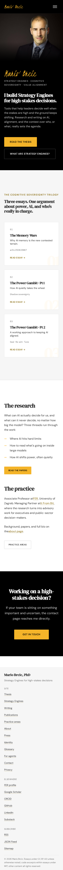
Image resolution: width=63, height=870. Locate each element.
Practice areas (18, 544)
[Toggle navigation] (55, 7)
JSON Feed (10, 841)
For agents (10, 756)
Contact (8, 762)
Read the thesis (20, 141)
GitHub (8, 805)
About (7, 728)
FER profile (10, 785)
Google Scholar (12, 791)
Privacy (8, 769)
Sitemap (8, 848)
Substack (9, 819)
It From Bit (47, 503)
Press (7, 735)
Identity (8, 742)
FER (35, 498)
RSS (6, 834)
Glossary (9, 749)
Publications (11, 714)
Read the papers (17, 470)
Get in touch (31, 634)
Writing (8, 708)
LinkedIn (8, 812)
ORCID (8, 798)
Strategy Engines (13, 701)
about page (15, 531)
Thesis (7, 694)
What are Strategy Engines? (30, 153)
